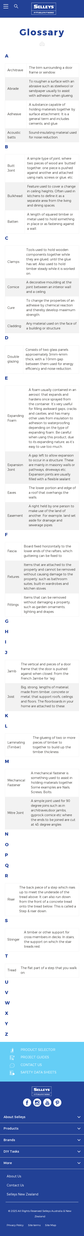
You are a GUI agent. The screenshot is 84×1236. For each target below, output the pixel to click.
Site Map (50, 1225)
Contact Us (15, 1185)
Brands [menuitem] (9, 1140)
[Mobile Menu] (5, 6)
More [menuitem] (8, 1163)
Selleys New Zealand (22, 1194)
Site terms (34, 1225)
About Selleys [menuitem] (14, 1117)
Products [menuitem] (11, 1128)
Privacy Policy (15, 1225)
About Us (14, 1176)
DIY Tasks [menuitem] (11, 1151)
